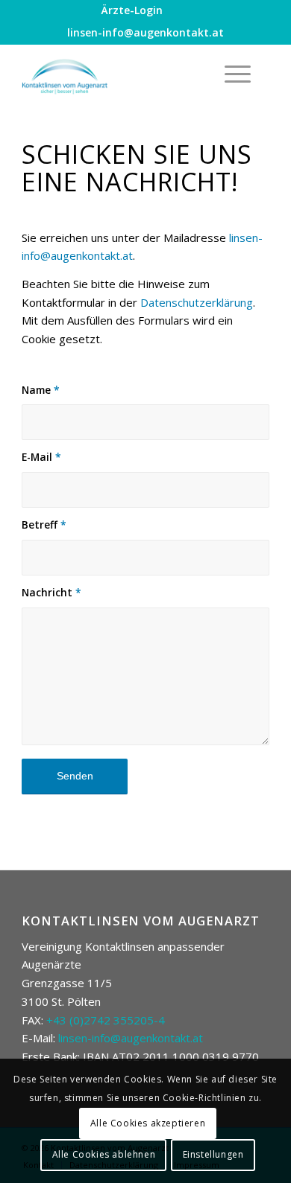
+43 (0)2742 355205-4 (105, 1020)
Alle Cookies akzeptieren (147, 1123)
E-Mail (41, 457)
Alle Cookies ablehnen (104, 1154)
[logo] (120, 73)
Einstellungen (213, 1154)
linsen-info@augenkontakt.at (145, 32)
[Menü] (230, 73)
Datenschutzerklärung (196, 302)
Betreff (44, 524)
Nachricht (51, 592)
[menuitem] (132, 11)
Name (41, 390)
